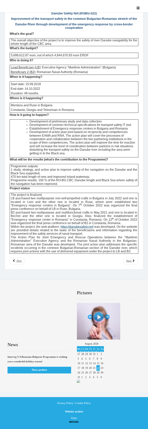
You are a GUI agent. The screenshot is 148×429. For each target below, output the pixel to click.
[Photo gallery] (108, 321)
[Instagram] (58, 293)
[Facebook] (14, 293)
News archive (39, 369)
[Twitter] (28, 293)
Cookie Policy (83, 403)
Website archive (74, 411)
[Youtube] (43, 293)
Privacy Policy (65, 403)
